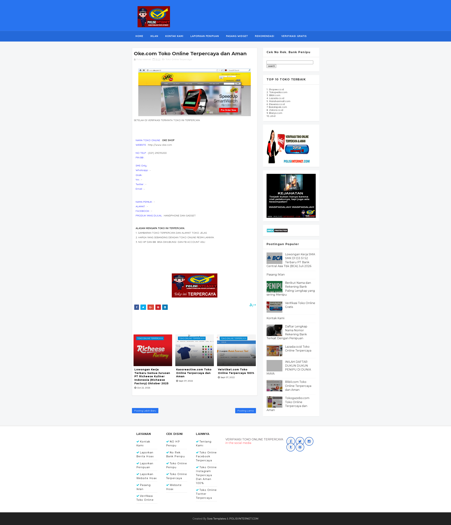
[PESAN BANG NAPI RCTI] (291, 195)
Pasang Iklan (276, 274)
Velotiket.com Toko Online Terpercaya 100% (236, 371)
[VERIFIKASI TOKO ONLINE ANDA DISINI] (289, 145)
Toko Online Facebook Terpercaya (206, 456)
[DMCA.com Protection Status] (277, 230)
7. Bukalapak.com (277, 107)
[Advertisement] (197, 321)
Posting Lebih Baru (145, 410)
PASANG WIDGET (237, 36)
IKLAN (154, 36)
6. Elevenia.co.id (276, 104)
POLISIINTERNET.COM (243, 518)
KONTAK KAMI (174, 36)
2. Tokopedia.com (277, 92)
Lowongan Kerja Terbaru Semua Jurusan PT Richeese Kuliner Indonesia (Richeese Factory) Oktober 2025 (152, 376)
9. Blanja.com (274, 113)
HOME (139, 36)
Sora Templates (216, 518)
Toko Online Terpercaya (179, 59)
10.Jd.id (271, 116)
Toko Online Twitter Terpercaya (206, 493)
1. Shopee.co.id (275, 89)
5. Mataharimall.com (278, 101)
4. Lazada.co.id (275, 98)
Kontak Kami (275, 318)
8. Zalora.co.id (275, 110)
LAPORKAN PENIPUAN (204, 36)
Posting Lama (245, 410)
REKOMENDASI (264, 36)
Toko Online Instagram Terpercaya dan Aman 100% (206, 475)
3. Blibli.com (273, 95)
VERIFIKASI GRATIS (294, 36)
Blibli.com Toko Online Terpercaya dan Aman (298, 385)
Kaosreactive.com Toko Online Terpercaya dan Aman (194, 373)
